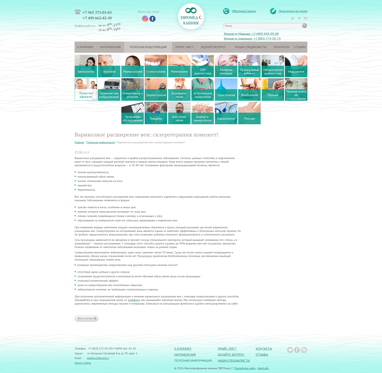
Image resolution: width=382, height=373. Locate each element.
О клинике (85, 47)
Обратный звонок (244, 11)
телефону (134, 300)
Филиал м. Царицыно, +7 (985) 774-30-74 (252, 38)
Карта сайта (83, 363)
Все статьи (85, 318)
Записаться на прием (293, 11)
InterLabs (263, 368)
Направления (110, 47)
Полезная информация (148, 47)
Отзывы (300, 47)
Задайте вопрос (213, 47)
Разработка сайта (244, 368)
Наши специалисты (250, 47)
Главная (79, 142)
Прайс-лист (184, 47)
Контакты (281, 47)
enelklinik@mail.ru (98, 358)
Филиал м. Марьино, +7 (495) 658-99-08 (251, 34)
